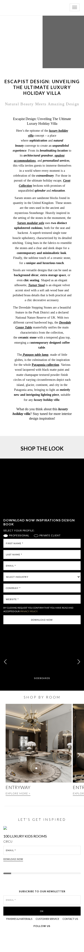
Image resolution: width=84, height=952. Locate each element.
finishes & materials (19, 918)
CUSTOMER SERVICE (47, 918)
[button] (79, 662)
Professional (19, 535)
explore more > (18, 793)
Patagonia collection (45, 364)
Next (79, 847)
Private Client (50, 535)
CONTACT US (70, 918)
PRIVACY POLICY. (29, 611)
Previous (7, 847)
